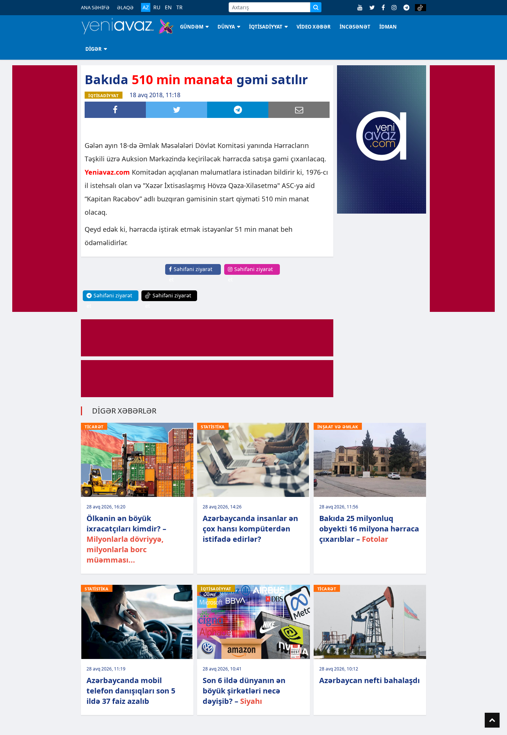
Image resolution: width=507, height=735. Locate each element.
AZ (146, 7)
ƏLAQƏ (125, 7)
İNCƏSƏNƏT (355, 26)
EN (168, 7)
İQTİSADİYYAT (265, 26)
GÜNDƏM (191, 26)
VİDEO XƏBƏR (314, 26)
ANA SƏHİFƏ (95, 7)
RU (156, 7)
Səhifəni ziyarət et (190, 274)
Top (492, 720)
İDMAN (388, 26)
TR (179, 7)
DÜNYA (226, 26)
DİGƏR (93, 49)
